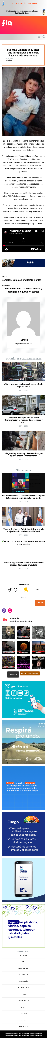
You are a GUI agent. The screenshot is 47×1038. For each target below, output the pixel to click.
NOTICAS (23, 1007)
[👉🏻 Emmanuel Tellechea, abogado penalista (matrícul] (8, 632)
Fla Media (9, 60)
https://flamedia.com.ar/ (23, 344)
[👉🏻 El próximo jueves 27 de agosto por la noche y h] (23, 647)
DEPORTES (23, 975)
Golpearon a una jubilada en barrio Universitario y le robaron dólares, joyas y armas (23, 420)
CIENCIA (23, 955)
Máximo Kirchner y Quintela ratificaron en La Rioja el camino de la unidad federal (23, 530)
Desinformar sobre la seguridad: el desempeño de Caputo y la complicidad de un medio (23, 496)
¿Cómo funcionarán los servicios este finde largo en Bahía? (23, 385)
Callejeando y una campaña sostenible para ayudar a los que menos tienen (23, 454)
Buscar (24, 597)
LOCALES (23, 994)
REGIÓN (23, 1014)
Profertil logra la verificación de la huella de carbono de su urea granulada (23, 563)
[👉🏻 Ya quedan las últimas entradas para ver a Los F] (23, 662)
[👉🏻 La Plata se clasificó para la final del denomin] (38, 647)
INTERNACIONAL (23, 988)
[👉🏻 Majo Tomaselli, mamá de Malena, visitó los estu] (38, 632)
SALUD (23, 1020)
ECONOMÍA (23, 981)
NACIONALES (23, 1001)
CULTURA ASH (23, 968)
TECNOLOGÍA (23, 1027)
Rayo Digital (38, 1033)
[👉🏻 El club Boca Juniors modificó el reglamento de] (8, 662)
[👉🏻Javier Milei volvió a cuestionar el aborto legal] (38, 662)
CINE (23, 962)
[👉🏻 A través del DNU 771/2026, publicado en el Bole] (8, 647)
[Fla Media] (23, 319)
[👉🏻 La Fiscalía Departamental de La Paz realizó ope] (23, 632)
